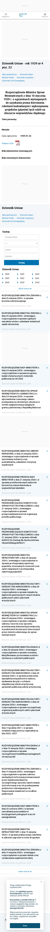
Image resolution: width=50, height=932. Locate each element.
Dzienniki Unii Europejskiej (13, 81)
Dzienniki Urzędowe (25, 78)
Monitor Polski (8, 78)
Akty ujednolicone (9, 74)
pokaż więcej (24, 871)
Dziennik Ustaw (26, 74)
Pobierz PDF (8, 143)
